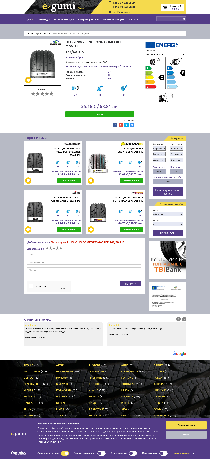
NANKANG (30, 402)
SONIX (158, 409)
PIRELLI (125, 402)
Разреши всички (186, 425)
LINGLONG (160, 390)
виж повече (68, 180)
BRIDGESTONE (65, 371)
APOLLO (29, 365)
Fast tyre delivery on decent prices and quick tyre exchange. (135, 331)
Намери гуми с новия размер (167, 191)
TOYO (59, 415)
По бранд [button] (43, 19)
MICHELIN (127, 396)
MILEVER (159, 396)
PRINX (27, 409)
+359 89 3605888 (124, 7)
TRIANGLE (95, 415)
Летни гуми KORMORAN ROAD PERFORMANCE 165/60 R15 (67, 152)
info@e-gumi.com (121, 11)
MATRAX (94, 396)
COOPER (159, 371)
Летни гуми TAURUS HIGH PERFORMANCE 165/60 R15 (128, 199)
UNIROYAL (127, 415)
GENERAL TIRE (32, 383)
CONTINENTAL (130, 371)
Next (184, 319)
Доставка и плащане (113, 19)
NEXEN (60, 402)
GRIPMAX (159, 383)
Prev (178, 319)
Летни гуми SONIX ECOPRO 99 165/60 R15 (130, 150)
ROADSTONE (96, 409)
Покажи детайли (181, 453)
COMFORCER (97, 371)
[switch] (101, 453)
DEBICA (28, 377)
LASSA (125, 390)
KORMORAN (63, 390)
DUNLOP (61, 377)
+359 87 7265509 (124, 3)
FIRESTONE (95, 377)
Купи (100, 114)
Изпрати (130, 283)
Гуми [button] (28, 19)
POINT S (158, 402)
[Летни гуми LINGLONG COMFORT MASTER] (42, 62)
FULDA (158, 377)
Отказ (186, 434)
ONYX (92, 402)
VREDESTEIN (161, 415)
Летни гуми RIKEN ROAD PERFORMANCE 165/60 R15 (65, 199)
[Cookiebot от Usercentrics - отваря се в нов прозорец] (18, 453)
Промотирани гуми (64, 19)
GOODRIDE (95, 383)
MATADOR (62, 396)
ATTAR (60, 365)
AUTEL (125, 365)
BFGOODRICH (32, 371)
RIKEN (60, 409)
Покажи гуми (167, 232)
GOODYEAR (128, 383)
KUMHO (93, 390)
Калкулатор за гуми (88, 19)
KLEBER (28, 390)
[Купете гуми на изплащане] (168, 260)
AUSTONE (95, 365)
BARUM (158, 365)
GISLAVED (62, 383)
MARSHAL (30, 396)
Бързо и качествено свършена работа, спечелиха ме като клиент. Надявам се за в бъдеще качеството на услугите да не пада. (63, 332)
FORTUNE (127, 377)
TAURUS (28, 415)
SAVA (124, 409)
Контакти (133, 19)
